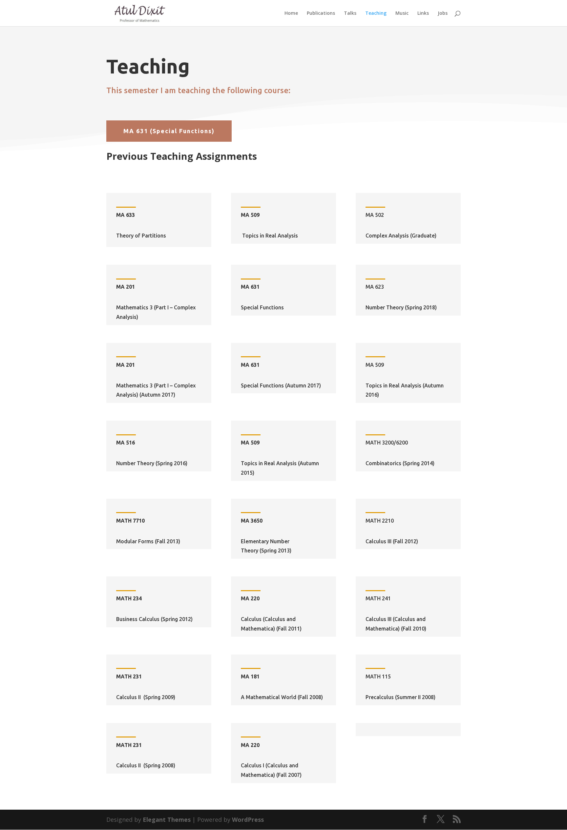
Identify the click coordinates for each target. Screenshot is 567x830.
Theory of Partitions (141, 236)
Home (291, 13)
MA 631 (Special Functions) (169, 131)
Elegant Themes (167, 819)
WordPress (248, 819)
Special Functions (262, 307)
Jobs (443, 13)
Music (402, 13)
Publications (321, 13)
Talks (350, 13)
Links (423, 13)
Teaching (376, 13)
